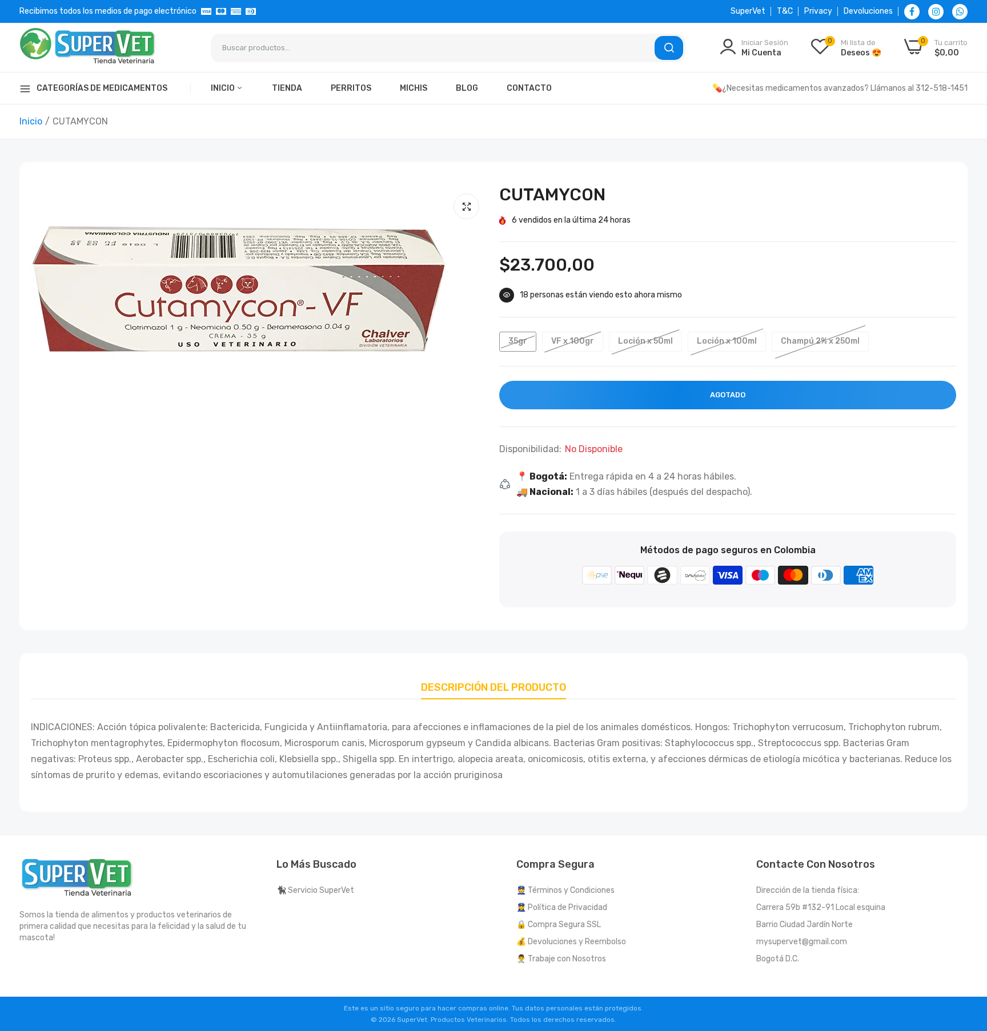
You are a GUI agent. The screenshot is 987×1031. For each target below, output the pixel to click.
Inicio (223, 88)
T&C (785, 11)
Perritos (351, 88)
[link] (964, 948)
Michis (413, 88)
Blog (467, 88)
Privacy (818, 11)
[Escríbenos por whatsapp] (960, 11)
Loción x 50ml (645, 341)
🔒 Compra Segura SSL (558, 924)
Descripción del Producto (493, 687)
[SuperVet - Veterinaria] (88, 47)
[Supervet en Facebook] (912, 11)
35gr (517, 341)
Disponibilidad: (530, 449)
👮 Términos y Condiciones (565, 890)
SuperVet (748, 11)
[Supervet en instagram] (936, 11)
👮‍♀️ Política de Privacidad (561, 907)
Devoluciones (868, 11)
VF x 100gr (572, 341)
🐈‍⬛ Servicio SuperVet (315, 890)
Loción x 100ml (727, 341)
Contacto (529, 88)
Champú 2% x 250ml (820, 341)
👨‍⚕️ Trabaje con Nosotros (561, 959)
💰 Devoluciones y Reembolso (571, 942)
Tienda (287, 88)
